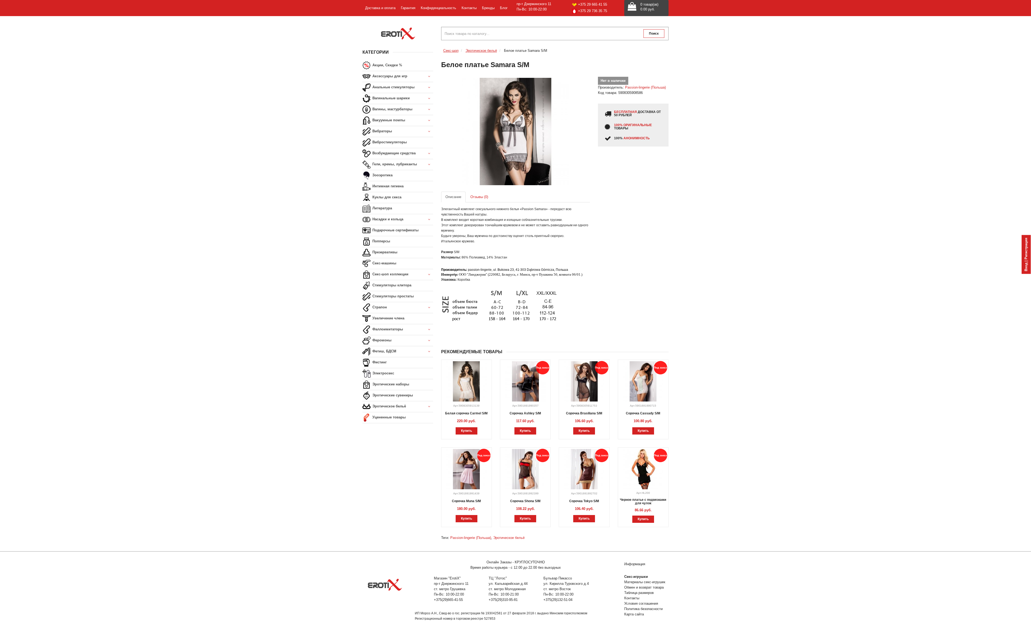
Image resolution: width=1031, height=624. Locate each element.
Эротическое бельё (388, 406)
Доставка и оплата (380, 8)
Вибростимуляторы (389, 142)
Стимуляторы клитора (391, 285)
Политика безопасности (643, 609)
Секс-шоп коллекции (389, 274)
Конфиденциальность (438, 8)
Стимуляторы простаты (392, 296)
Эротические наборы (390, 384)
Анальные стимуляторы (393, 87)
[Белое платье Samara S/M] (515, 131)
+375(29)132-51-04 (557, 600)
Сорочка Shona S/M (525, 501)
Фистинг (379, 362)
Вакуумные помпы (388, 120)
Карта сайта (634, 614)
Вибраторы (381, 131)
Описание (453, 197)
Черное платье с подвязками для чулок (643, 501)
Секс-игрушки (636, 577)
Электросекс (382, 373)
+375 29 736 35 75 (592, 11)
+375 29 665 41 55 (592, 4)
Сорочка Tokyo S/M (584, 501)
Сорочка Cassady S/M (643, 413)
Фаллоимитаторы (387, 329)
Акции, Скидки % (386, 65)
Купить (466, 431)
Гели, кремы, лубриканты (394, 164)
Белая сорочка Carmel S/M (466, 413)
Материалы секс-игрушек (644, 582)
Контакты (469, 8)
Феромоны (381, 340)
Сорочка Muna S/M (466, 501)
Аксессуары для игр (389, 76)
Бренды (488, 8)
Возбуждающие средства (393, 153)
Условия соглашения (641, 603)
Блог (504, 8)
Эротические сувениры (392, 395)
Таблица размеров (639, 593)
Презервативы (384, 252)
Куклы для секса (386, 197)
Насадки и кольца (387, 219)
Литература (381, 208)
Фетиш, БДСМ (383, 351)
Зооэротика (382, 175)
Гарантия (408, 8)
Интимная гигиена (387, 186)
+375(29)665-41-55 (448, 600)
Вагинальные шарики (390, 98)
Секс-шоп (451, 51)
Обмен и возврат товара (644, 587)
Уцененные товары (388, 417)
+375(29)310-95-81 (503, 600)
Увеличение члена (387, 318)
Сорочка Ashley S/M (525, 413)
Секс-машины (383, 263)
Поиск (654, 33)
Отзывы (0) (479, 197)
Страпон (379, 307)
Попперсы (380, 241)
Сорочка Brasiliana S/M (584, 413)
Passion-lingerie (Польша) (645, 87)
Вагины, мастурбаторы (391, 109)
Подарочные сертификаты (395, 230)
